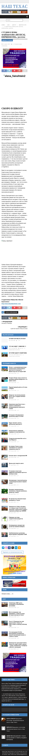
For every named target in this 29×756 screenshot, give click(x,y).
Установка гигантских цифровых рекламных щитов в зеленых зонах (18, 472)
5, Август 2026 (13, 502)
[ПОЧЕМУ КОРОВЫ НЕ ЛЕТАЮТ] (5, 340)
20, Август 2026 (13, 607)
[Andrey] (3, 737)
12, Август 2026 (13, 441)
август (14, 24)
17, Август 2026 (13, 426)
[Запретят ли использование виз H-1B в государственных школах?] (5, 396)
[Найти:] (14, 20)
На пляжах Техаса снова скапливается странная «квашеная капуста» (16, 448)
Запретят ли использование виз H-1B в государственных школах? (17, 396)
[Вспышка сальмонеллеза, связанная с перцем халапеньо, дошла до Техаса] (5, 491)
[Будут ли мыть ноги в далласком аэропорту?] (5, 424)
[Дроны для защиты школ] (5, 465)
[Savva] (3, 729)
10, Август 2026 (13, 457)
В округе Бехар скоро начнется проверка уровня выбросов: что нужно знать (18, 379)
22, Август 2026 (13, 373)
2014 (8, 24)
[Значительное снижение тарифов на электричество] (5, 432)
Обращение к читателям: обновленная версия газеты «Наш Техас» (15, 720)
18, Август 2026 (13, 410)
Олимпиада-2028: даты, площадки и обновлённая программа (16, 604)
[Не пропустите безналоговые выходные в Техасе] (5, 500)
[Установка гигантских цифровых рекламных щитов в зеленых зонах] (5, 472)
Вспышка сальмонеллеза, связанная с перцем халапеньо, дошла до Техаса (18, 491)
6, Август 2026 (13, 475)
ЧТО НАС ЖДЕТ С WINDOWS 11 (17, 346)
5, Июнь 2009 (12, 340)
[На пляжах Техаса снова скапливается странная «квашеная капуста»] (5, 448)
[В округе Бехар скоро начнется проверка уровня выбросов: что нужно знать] (5, 379)
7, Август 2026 (13, 465)
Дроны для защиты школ (16, 463)
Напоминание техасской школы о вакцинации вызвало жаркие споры (18, 482)
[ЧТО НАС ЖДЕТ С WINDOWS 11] (5, 347)
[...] (11, 701)
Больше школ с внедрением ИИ (18, 455)
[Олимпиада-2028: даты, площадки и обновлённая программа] (5, 604)
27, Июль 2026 (13, 528)
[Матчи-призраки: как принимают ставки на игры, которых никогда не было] (5, 613)
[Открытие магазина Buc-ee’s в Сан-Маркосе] (5, 440)
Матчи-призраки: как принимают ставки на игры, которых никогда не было (17, 614)
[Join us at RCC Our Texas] (14, 11)
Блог (4, 599)
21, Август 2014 (6, 44)
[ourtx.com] (3, 720)
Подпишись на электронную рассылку (12, 552)
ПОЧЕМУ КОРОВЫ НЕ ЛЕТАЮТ (17, 338)
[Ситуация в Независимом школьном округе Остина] (5, 416)
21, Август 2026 (13, 382)
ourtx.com (21, 348)
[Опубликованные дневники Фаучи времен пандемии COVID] (5, 534)
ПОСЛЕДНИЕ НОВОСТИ (9, 363)
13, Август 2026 (13, 433)
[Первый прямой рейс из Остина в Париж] (5, 388)
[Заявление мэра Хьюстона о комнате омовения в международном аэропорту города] (5, 406)
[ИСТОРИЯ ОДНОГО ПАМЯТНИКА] (5, 354)
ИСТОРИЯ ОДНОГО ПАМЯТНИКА (18, 353)
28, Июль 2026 (13, 520)
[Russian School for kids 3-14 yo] (14, 565)
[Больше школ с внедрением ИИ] (5, 457)
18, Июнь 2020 (13, 354)
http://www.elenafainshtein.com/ (11, 304)
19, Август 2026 (13, 399)
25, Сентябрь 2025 (13, 348)
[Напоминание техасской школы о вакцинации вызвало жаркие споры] (5, 482)
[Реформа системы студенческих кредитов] (5, 519)
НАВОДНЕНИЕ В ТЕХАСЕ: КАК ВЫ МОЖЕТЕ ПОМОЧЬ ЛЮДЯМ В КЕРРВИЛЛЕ (16, 737)
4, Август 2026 (13, 512)
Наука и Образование (11, 312)
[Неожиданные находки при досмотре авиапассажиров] (5, 527)
